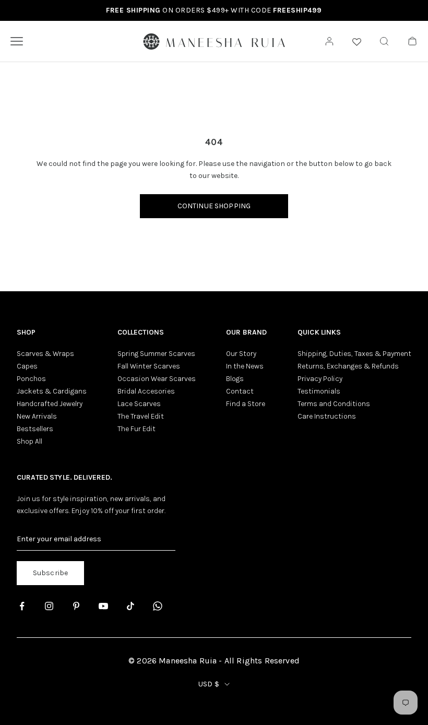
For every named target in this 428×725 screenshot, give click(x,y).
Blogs (235, 378)
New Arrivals (37, 416)
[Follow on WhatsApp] (157, 606)
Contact (240, 391)
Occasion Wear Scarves (156, 378)
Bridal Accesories (146, 391)
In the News (245, 366)
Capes (27, 366)
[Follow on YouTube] (103, 606)
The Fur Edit (136, 428)
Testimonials (319, 391)
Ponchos (31, 378)
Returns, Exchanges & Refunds (348, 366)
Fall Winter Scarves (148, 366)
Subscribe (50, 572)
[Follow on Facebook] (22, 606)
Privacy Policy (320, 378)
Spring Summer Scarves (156, 353)
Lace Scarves (139, 403)
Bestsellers (35, 428)
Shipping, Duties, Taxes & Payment (354, 353)
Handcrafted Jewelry (49, 403)
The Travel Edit (140, 416)
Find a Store (245, 403)
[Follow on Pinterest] (76, 606)
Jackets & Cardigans (52, 391)
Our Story (241, 353)
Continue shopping (214, 205)
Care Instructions (327, 416)
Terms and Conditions (334, 403)
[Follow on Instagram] (49, 606)
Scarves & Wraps (45, 353)
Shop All (29, 441)
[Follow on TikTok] (130, 606)
